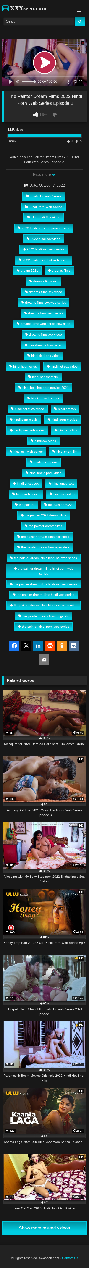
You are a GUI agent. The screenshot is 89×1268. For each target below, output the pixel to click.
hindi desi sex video (45, 355)
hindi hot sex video (64, 366)
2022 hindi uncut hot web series (45, 260)
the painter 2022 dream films (45, 515)
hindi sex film (67, 430)
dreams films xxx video (45, 334)
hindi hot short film (45, 377)
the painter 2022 (60, 505)
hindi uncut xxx (63, 483)
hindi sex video (45, 441)
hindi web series (27, 494)
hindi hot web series (45, 398)
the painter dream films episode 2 (45, 547)
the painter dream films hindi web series (45, 594)
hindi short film (66, 451)
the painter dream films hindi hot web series (45, 558)
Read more (42, 174)
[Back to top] (75, 1254)
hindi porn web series (29, 430)
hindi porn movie (26, 419)
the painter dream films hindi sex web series (45, 584)
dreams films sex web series (45, 302)
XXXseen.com (28, 8)
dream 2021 (29, 270)
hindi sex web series (28, 451)
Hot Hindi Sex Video (45, 217)
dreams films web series (45, 313)
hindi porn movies (64, 419)
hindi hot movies (25, 366)
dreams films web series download (45, 324)
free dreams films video (45, 345)
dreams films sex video (45, 292)
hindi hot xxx (67, 409)
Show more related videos (44, 1228)
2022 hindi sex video (45, 239)
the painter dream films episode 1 (45, 536)
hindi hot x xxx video (29, 409)
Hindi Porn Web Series (45, 207)
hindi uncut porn (45, 462)
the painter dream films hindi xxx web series (45, 605)
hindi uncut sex (28, 483)
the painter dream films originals (45, 616)
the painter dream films (45, 526)
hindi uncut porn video (45, 473)
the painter (26, 505)
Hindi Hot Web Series (45, 196)
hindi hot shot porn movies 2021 (45, 387)
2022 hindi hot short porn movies (45, 228)
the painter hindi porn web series (45, 626)
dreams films (61, 270)
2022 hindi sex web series (45, 249)
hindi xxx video (64, 494)
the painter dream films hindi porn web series (45, 571)
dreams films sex (45, 281)
